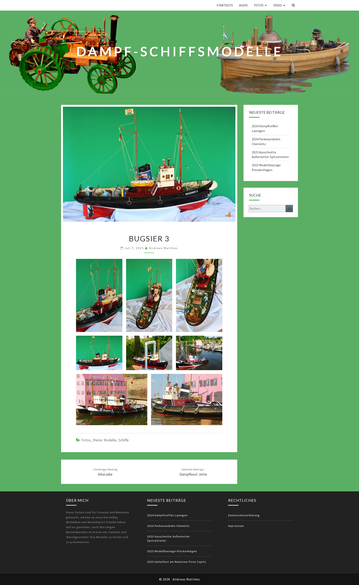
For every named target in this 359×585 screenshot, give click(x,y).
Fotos (258, 5)
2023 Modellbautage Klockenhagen (172, 551)
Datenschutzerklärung (244, 515)
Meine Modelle (104, 440)
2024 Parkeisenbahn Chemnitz (168, 526)
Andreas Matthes (163, 248)
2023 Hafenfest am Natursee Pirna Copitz (176, 562)
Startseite (225, 5)
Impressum (236, 526)
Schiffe (123, 440)
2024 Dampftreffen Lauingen (167, 515)
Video (277, 5)
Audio (243, 5)
